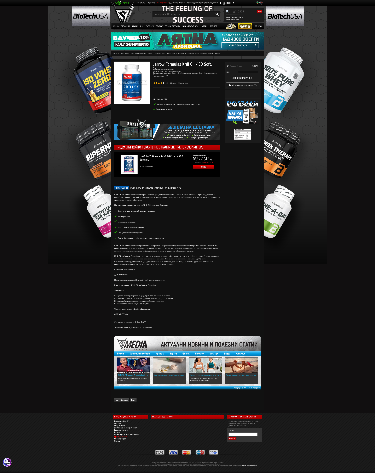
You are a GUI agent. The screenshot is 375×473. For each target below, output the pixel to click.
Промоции (125, 26)
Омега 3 (150, 53)
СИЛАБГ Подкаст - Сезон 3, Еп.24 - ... (133, 375)
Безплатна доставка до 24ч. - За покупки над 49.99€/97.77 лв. (178, 104)
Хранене (160, 353)
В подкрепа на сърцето (184, 53)
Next (225, 165)
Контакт (189, 3)
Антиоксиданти (160, 53)
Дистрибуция (198, 3)
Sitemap (117, 441)
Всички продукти (172, 26)
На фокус (199, 353)
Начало (115, 26)
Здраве (173, 353)
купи (259, 11)
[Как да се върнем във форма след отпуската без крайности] (205, 365)
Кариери (117, 432)
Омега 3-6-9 (176, 73)
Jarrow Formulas (164, 68)
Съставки (150, 26)
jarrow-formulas (122, 400)
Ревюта (173, 83)
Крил (162, 76)
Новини (120, 353)
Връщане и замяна (121, 430)
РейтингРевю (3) (173, 188)
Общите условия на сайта (249, 465)
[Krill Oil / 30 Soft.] (132, 83)
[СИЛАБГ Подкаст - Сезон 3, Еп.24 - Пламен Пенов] (133, 365)
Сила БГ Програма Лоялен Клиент (126, 434)
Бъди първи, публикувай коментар (146, 188)
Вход (260, 26)
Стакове (159, 26)
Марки (135, 26)
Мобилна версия (120, 439)
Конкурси (240, 353)
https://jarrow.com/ (144, 327)
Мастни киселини (167, 69)
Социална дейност (211, 3)
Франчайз (151, 3)
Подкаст (213, 26)
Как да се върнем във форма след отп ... (205, 375)
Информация (122, 188)
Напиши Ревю (183, 83)
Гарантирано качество (164, 109)
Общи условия (119, 425)
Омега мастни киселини (138, 53)
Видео (227, 353)
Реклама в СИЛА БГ (121, 421)
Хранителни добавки (140, 353)
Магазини (182, 3)
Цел (141, 26)
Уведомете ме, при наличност (244, 85)
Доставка (174, 3)
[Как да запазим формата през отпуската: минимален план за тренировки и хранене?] (241, 365)
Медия (204, 26)
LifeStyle (214, 353)
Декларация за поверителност (125, 428)
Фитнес (186, 353)
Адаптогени (171, 53)
